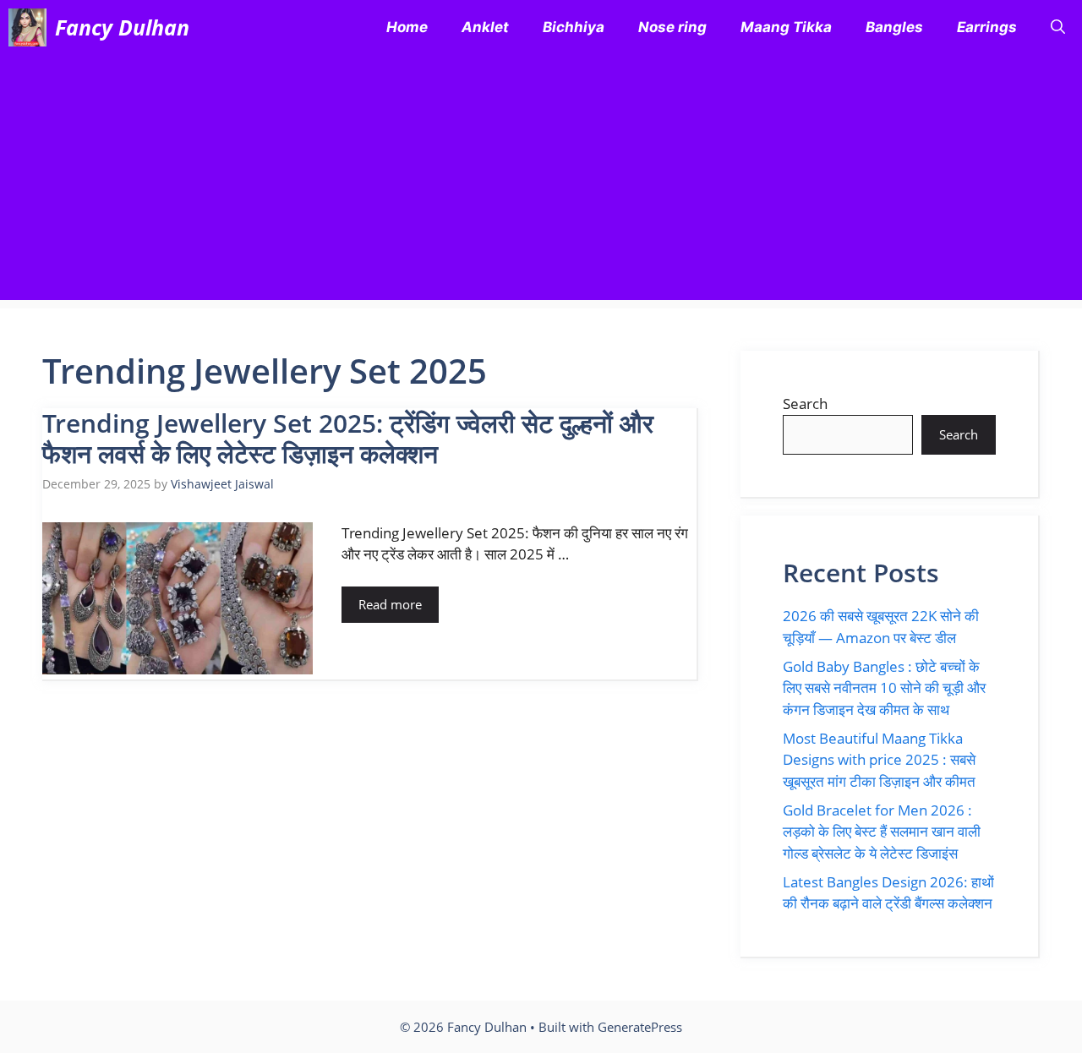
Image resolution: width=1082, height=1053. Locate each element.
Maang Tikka (786, 27)
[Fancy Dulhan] (27, 27)
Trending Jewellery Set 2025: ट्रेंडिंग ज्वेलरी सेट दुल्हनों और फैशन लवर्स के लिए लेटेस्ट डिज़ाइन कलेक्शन (347, 438)
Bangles (894, 27)
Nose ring (672, 27)
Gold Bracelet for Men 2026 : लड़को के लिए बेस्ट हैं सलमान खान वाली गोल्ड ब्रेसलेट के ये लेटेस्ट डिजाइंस (882, 831)
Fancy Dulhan (122, 27)
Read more (390, 604)
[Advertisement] (541, 181)
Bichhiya (573, 27)
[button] (1058, 27)
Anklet (485, 27)
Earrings (987, 27)
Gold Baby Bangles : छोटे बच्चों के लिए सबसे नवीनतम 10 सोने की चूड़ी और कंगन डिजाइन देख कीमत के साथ (884, 688)
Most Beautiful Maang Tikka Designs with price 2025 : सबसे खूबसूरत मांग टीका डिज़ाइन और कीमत (879, 759)
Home (407, 27)
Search (805, 403)
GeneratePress (640, 1026)
